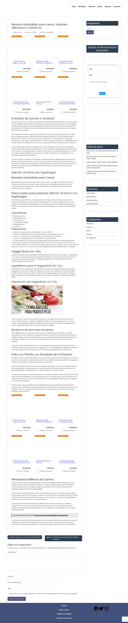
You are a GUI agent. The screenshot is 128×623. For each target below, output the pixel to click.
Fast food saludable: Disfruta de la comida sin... (67, 103)
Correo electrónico (15, 582)
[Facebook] (96, 608)
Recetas (108, 7)
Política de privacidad (64, 614)
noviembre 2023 (91, 200)
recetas (89, 234)
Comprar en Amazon (22, 71)
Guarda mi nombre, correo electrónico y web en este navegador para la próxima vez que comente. (43, 594)
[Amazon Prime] (28, 65)
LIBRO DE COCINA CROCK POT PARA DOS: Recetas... (44, 62)
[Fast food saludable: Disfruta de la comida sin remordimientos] (68, 89)
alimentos (89, 224)
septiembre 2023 (92, 204)
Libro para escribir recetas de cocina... (66, 62)
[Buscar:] (101, 28)
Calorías (91, 7)
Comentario (12, 552)
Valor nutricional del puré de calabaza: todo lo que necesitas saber (102, 167)
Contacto (116, 7)
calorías (89, 227)
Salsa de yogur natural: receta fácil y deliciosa (102, 162)
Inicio (74, 7)
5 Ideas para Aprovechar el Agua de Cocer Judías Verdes (101, 172)
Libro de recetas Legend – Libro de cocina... (19, 62)
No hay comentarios (46, 32)
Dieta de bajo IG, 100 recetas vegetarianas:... (43, 103)
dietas (88, 231)
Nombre (11, 576)
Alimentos (82, 7)
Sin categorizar (91, 238)
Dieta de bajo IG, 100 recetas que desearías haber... (21, 103)
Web (9, 589)
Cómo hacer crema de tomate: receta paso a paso (102, 152)
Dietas (99, 7)
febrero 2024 (90, 197)
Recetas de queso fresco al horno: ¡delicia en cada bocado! (101, 157)
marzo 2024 (90, 193)
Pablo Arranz (17, 32)
